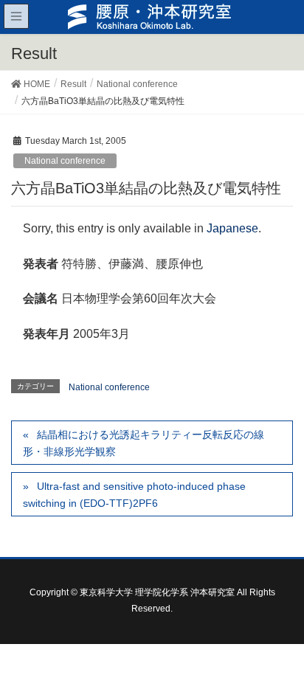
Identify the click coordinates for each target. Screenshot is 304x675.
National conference (65, 161)
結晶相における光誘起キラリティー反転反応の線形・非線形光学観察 (143, 443)
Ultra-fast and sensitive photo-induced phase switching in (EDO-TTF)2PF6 (134, 494)
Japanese (232, 228)
